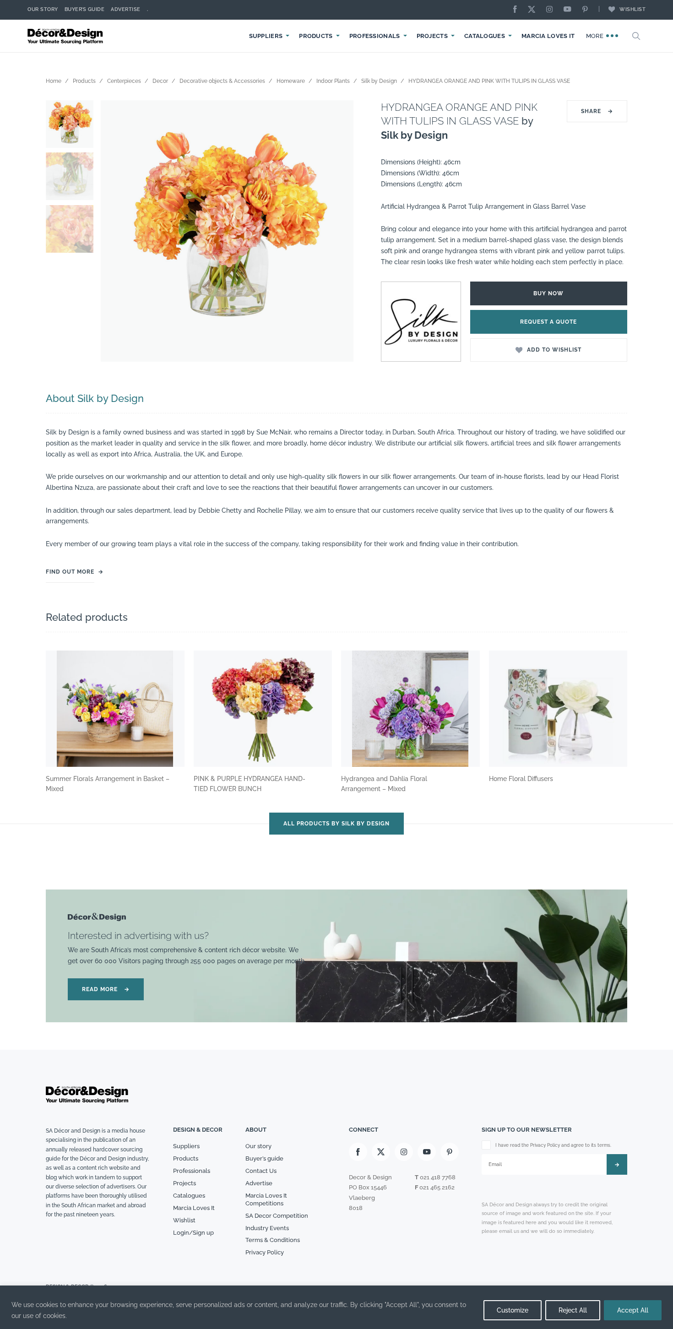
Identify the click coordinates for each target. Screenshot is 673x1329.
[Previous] (114, 231)
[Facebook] (517, 10)
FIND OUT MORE (70, 572)
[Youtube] (569, 10)
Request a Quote (548, 322)
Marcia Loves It (548, 36)
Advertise (126, 9)
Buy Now (548, 293)
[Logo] (66, 36)
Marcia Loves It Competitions (266, 1199)
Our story (42, 9)
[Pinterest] (587, 10)
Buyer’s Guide (85, 9)
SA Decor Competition (276, 1215)
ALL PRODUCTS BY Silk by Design (336, 823)
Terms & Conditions (272, 1240)
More (596, 36)
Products (315, 36)
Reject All (573, 1310)
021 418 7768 (438, 1177)
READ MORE (106, 989)
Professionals (374, 36)
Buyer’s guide (264, 1158)
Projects (432, 36)
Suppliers (266, 36)
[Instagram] (551, 10)
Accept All (632, 1310)
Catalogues (484, 36)
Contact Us (261, 1170)
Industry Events (267, 1228)
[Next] (339, 231)
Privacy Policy (264, 1252)
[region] (336, 1307)
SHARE (597, 111)
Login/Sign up (193, 1232)
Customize (512, 1310)
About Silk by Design (95, 398)
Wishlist (632, 9)
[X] (534, 10)
